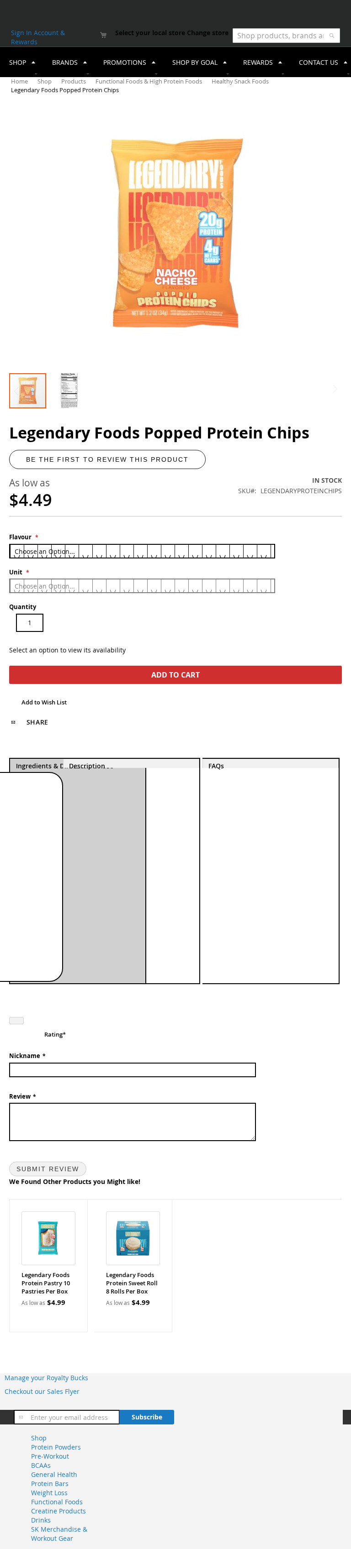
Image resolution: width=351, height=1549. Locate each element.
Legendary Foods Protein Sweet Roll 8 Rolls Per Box (132, 1283)
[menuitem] (19, 62)
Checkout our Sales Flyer (42, 1391)
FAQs (216, 764)
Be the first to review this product (107, 459)
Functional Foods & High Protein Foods (149, 81)
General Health (54, 1474)
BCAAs (41, 1465)
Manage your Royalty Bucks (46, 1377)
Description (87, 764)
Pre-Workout (50, 1456)
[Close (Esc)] (16, 1020)
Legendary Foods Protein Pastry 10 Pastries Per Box (45, 1283)
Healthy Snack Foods (241, 81)
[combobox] (286, 35)
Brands (65, 62)
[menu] (175, 62)
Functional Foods (57, 1501)
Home (20, 81)
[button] (69, 391)
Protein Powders (56, 1447)
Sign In (22, 32)
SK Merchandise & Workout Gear (59, 1534)
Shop (45, 81)
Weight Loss (49, 1492)
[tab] (131, 871)
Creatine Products (58, 1511)
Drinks (41, 1520)
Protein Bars (50, 1483)
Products (74, 81)
